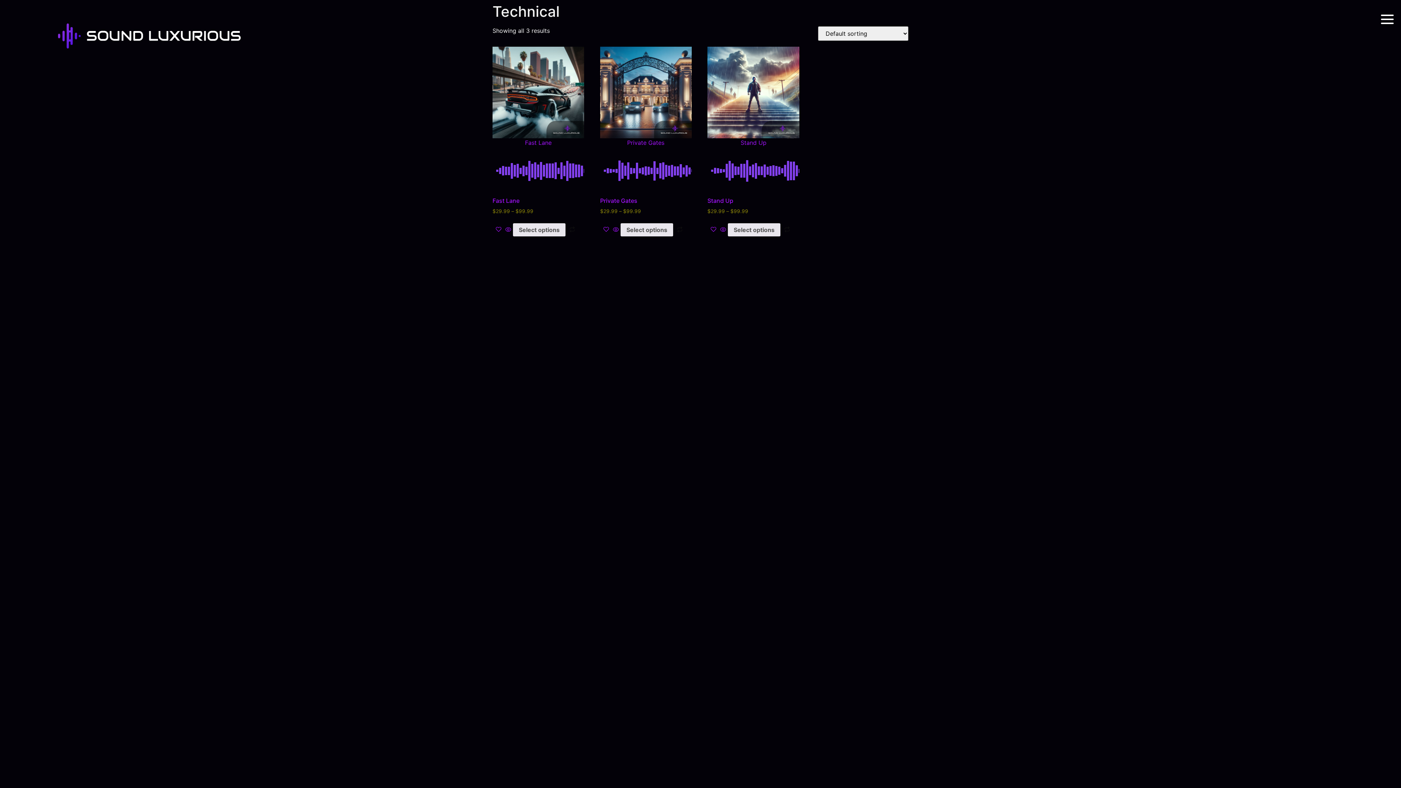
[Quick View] (508, 229)
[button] (538, 96)
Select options (539, 229)
